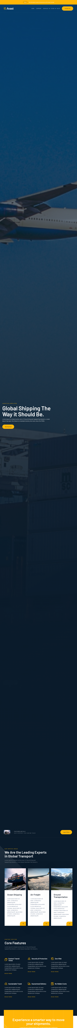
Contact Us (67, 8)
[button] (46, 8)
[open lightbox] (7, 832)
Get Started (8, 426)
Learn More (66, 832)
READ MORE (8, 973)
